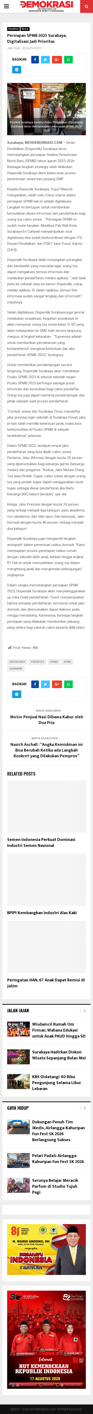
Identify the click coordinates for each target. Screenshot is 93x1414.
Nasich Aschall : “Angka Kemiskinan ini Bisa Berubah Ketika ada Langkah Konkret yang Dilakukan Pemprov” (46, 750)
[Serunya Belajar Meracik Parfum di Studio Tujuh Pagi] (18, 1185)
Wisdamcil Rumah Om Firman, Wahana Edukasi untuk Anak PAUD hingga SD (59, 1030)
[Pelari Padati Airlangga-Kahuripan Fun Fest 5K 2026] (18, 1160)
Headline (13, 29)
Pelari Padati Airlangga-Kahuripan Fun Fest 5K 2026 (58, 1158)
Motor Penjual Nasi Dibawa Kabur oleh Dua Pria (46, 720)
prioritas (37, 662)
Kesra (25, 29)
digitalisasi (17, 662)
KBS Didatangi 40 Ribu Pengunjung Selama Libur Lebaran (56, 1082)
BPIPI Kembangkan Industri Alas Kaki (42, 913)
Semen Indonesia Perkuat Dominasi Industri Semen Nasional (41, 842)
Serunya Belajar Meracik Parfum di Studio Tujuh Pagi (55, 1186)
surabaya (16, 668)
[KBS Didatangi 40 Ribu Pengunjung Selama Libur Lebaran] (18, 1081)
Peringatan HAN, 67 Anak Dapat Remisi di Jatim (46, 983)
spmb (67, 662)
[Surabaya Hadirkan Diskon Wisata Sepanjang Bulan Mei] (18, 1056)
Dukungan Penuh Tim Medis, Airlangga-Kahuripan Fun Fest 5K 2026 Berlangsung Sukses (58, 1131)
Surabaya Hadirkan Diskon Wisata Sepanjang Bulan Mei (59, 1055)
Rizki (17, 48)
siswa (54, 662)
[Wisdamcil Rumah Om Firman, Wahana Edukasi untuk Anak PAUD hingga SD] (18, 1029)
